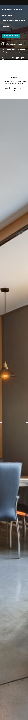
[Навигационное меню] (25, 2)
